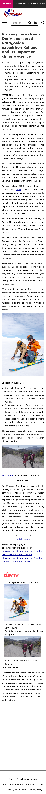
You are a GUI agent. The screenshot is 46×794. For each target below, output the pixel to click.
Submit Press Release (13, 784)
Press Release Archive (27, 779)
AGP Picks (6, 4)
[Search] (30, 22)
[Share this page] (42, 22)
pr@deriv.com (23, 539)
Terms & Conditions (34, 784)
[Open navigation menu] (4, 22)
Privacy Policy (35, 790)
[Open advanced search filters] (36, 22)
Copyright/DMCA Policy (15, 790)
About (11, 779)
